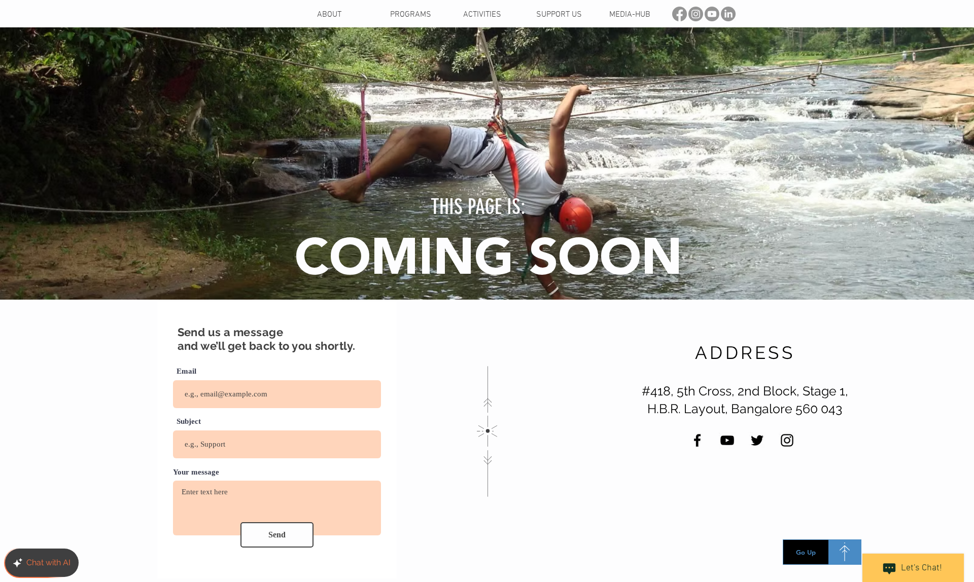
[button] (492, 15)
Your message (196, 472)
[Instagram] (787, 440)
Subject (189, 421)
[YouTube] (727, 440)
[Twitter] (757, 440)
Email (186, 371)
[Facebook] (697, 440)
